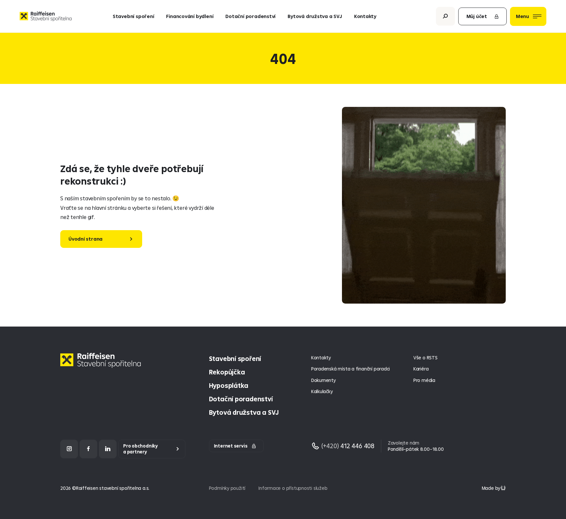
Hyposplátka (229, 385)
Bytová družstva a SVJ (315, 16)
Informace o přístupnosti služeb (292, 488)
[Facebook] (88, 449)
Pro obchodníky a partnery (140, 449)
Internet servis (231, 446)
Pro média (424, 380)
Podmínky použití (227, 488)
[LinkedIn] (108, 449)
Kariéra (421, 369)
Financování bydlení (189, 16)
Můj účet (476, 16)
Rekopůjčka (227, 372)
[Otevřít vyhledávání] (445, 16)
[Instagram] (69, 449)
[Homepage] (102, 365)
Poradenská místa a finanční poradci (350, 369)
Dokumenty (323, 380)
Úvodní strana (85, 239)
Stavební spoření (133, 16)
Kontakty (365, 16)
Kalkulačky (322, 391)
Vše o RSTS (425, 357)
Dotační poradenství (250, 16)
